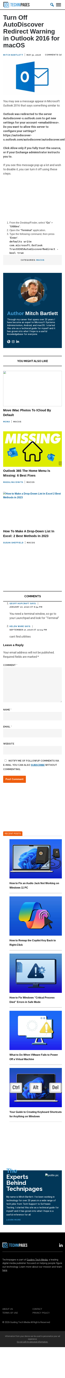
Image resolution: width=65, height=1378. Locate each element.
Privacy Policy (41, 1313)
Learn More (13, 1220)
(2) (60, 55)
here (4, 1270)
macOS (40, 260)
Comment (10, 665)
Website (8, 743)
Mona (6, 422)
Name (7, 709)
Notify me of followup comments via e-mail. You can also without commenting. (31, 765)
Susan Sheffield (13, 543)
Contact (37, 1309)
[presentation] (35, 858)
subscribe (38, 765)
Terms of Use (10, 1313)
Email (7, 726)
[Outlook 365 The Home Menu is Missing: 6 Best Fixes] (32, 449)
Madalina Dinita (13, 482)
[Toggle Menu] (58, 4)
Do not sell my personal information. (32, 1342)
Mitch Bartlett (13, 55)
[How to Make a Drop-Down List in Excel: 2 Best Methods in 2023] (32, 509)
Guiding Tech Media (37, 1259)
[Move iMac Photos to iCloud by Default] (32, 388)
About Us (7, 1309)
